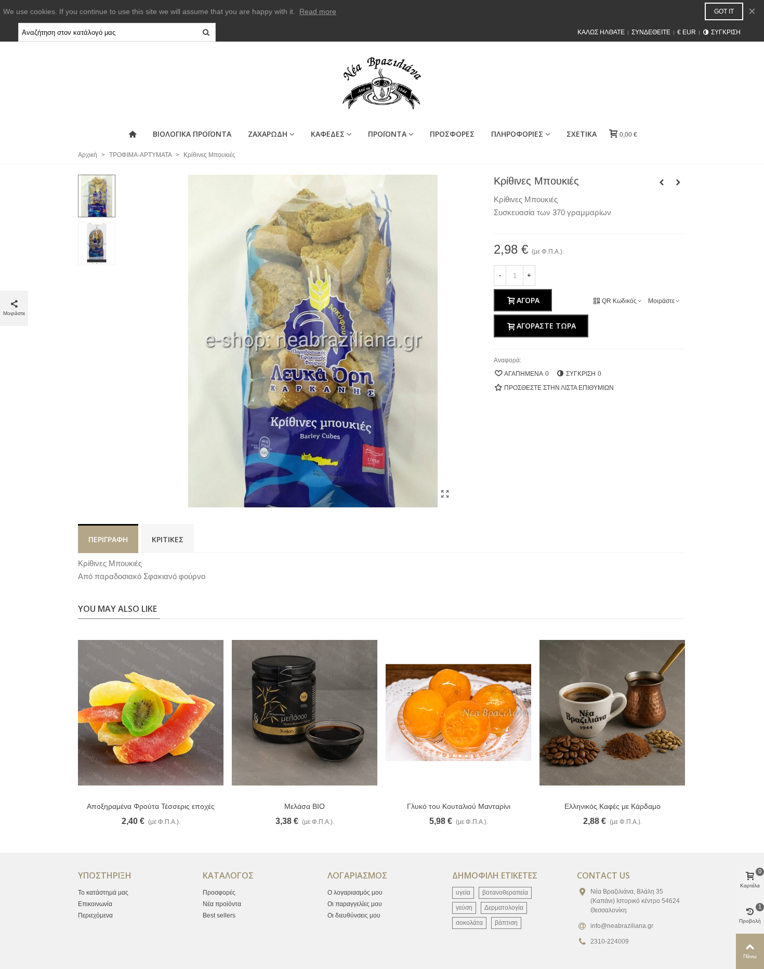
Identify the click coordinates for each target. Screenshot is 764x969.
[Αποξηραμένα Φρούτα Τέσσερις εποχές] (150, 713)
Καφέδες (328, 134)
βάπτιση (506, 922)
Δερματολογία (503, 907)
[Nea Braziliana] (382, 83)
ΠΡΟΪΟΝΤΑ (387, 134)
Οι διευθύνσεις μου (353, 915)
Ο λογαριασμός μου (355, 892)
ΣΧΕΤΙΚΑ (582, 134)
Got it (724, 11)
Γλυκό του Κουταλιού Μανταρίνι (458, 806)
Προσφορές (219, 892)
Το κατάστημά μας (103, 892)
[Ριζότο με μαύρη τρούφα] (678, 182)
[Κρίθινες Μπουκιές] (445, 494)
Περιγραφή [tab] (108, 539)
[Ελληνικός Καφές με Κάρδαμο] (612, 713)
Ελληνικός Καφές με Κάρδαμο (612, 806)
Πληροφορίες (517, 134)
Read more (317, 11)
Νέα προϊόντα (222, 904)
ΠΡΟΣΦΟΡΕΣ (452, 134)
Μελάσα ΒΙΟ (304, 806)
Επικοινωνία (95, 904)
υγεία (463, 892)
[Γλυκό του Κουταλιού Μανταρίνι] (458, 713)
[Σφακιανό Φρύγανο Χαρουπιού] (661, 182)
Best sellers (219, 915)
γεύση (464, 907)
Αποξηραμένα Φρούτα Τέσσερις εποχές (151, 806)
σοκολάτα (469, 922)
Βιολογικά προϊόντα (192, 134)
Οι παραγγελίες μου (354, 904)
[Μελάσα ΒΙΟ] (304, 713)
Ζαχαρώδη (267, 134)
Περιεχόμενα (95, 915)
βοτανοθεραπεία (505, 892)
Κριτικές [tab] (167, 539)
